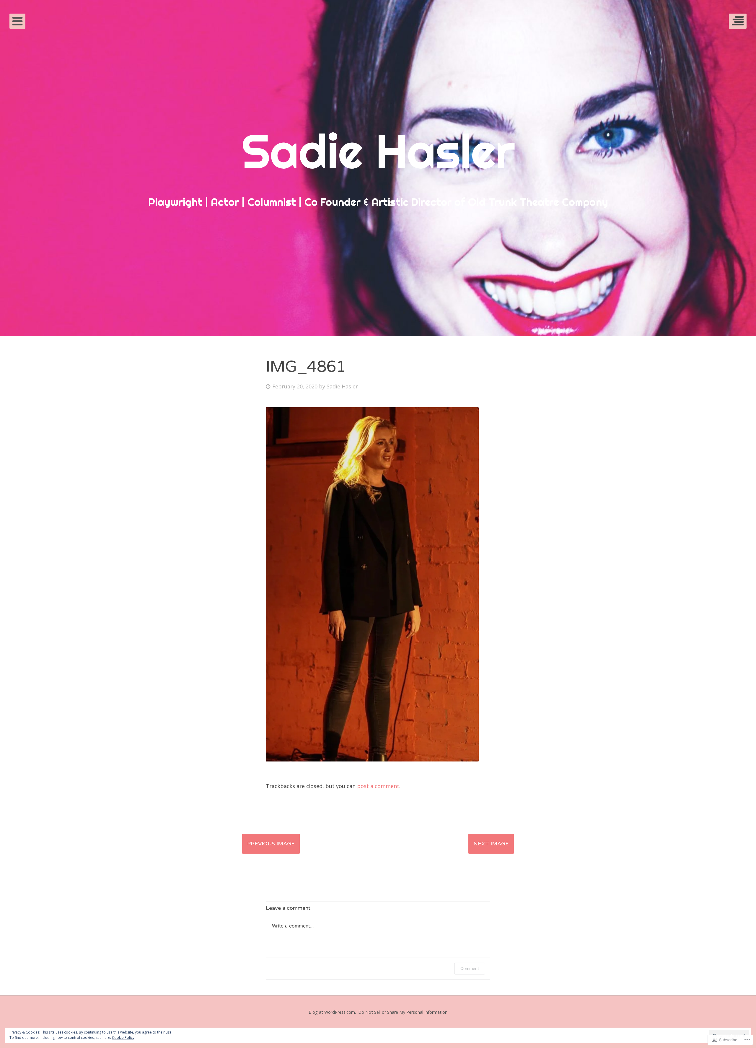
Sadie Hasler (342, 386)
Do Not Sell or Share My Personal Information (402, 1012)
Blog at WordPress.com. (332, 1012)
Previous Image (271, 843)
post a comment (378, 786)
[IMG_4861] (372, 759)
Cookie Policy (123, 1037)
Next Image (491, 843)
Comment (469, 968)
